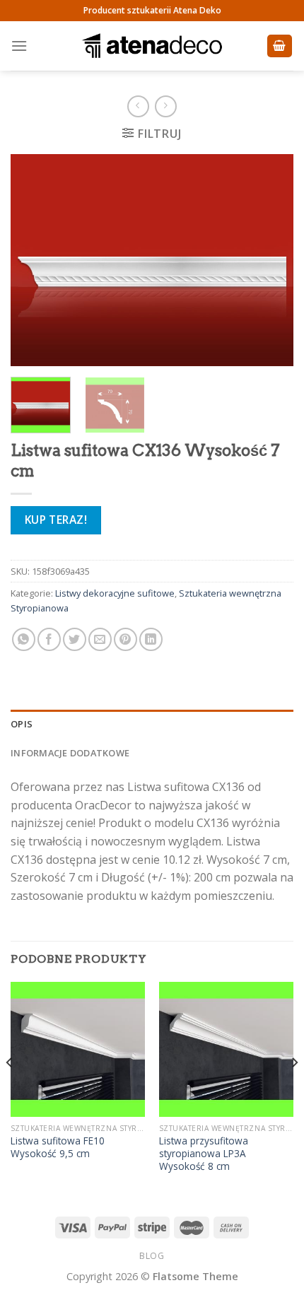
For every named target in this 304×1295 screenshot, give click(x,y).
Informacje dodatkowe (70, 752)
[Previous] (34, 260)
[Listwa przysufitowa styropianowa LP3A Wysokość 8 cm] (226, 1049)
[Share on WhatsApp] (23, 639)
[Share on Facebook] (49, 639)
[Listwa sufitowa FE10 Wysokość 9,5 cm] (78, 1049)
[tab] (152, 724)
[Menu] (19, 45)
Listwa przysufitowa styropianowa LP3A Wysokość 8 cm (203, 1153)
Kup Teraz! (56, 519)
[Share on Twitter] (74, 639)
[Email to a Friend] (100, 639)
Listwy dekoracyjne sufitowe (115, 593)
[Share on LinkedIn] (151, 639)
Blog (151, 1256)
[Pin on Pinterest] (125, 639)
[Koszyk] (280, 46)
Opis (22, 723)
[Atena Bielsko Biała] (152, 46)
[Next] (270, 260)
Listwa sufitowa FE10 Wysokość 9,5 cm (58, 1147)
